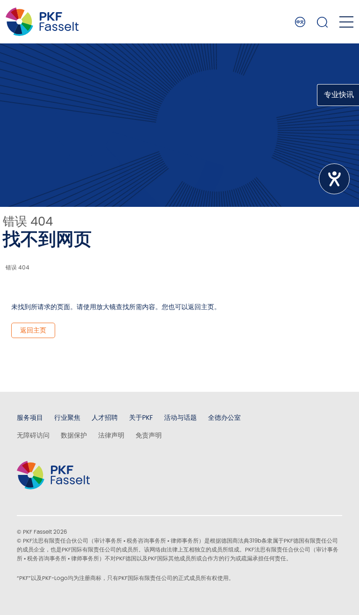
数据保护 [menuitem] (74, 435)
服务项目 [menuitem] (30, 417)
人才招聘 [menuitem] (105, 417)
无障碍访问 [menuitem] (33, 435)
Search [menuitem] (322, 22)
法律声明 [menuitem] (111, 435)
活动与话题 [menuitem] (180, 417)
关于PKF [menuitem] (141, 417)
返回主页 (33, 330)
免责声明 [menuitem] (149, 435)
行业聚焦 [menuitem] (67, 417)
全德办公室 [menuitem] (224, 417)
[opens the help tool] (334, 178)
